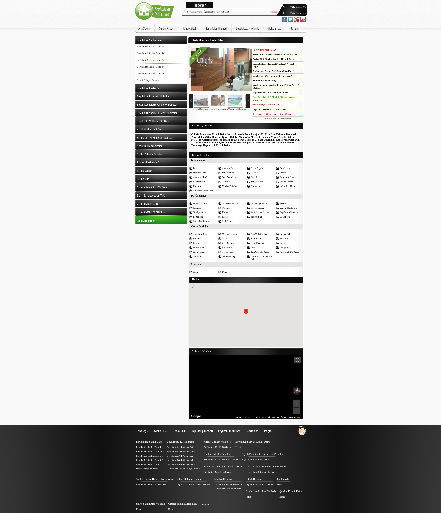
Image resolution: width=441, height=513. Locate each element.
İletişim (294, 28)
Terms (283, 417)
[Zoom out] (296, 411)
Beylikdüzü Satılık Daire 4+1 (151, 67)
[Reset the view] (297, 390)
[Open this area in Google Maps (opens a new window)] (196, 416)
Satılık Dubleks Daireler (189, 479)
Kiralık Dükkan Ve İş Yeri (217, 441)
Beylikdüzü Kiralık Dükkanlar (218, 447)
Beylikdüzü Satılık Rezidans (227, 488)
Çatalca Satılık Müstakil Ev (182, 503)
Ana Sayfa (144, 28)
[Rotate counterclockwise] (294, 391)
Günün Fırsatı (166, 28)
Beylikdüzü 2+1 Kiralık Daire (181, 451)
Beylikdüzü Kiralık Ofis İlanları (263, 472)
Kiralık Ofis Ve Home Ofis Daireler (267, 466)
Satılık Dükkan (254, 479)
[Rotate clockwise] (300, 391)
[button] (246, 312)
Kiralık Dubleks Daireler (217, 454)
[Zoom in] (296, 403)
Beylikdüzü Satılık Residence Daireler (224, 466)
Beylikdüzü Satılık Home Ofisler (151, 484)
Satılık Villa (283, 479)
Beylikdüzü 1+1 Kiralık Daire (181, 447)
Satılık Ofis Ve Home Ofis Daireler (154, 479)
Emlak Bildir (190, 28)
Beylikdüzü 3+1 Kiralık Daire (181, 455)
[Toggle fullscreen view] (297, 360)
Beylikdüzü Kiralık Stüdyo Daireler (183, 468)
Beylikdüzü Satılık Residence (218, 472)
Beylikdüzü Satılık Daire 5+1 (151, 73)
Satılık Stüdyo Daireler (148, 80)
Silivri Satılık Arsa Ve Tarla (150, 503)
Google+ (205, 504)
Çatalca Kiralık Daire (290, 491)
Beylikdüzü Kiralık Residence (255, 459)
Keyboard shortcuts (242, 417)
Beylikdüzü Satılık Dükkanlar (260, 484)
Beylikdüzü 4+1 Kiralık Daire (181, 460)
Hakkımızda (274, 28)
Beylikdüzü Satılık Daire (149, 441)
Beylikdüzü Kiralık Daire (180, 441)
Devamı (273, 14)
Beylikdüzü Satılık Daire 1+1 (151, 46)
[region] (246, 387)
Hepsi (238, 447)
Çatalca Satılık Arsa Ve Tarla (261, 491)
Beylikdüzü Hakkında (247, 28)
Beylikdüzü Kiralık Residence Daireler (262, 454)
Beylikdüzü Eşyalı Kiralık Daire (252, 441)
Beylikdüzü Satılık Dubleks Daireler (194, 484)
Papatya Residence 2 (225, 479)
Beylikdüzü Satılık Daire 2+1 (151, 53)
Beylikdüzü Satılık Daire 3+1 (151, 60)
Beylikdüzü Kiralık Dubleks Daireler (221, 459)
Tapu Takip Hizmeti (216, 28)
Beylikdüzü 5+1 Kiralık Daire (181, 464)
